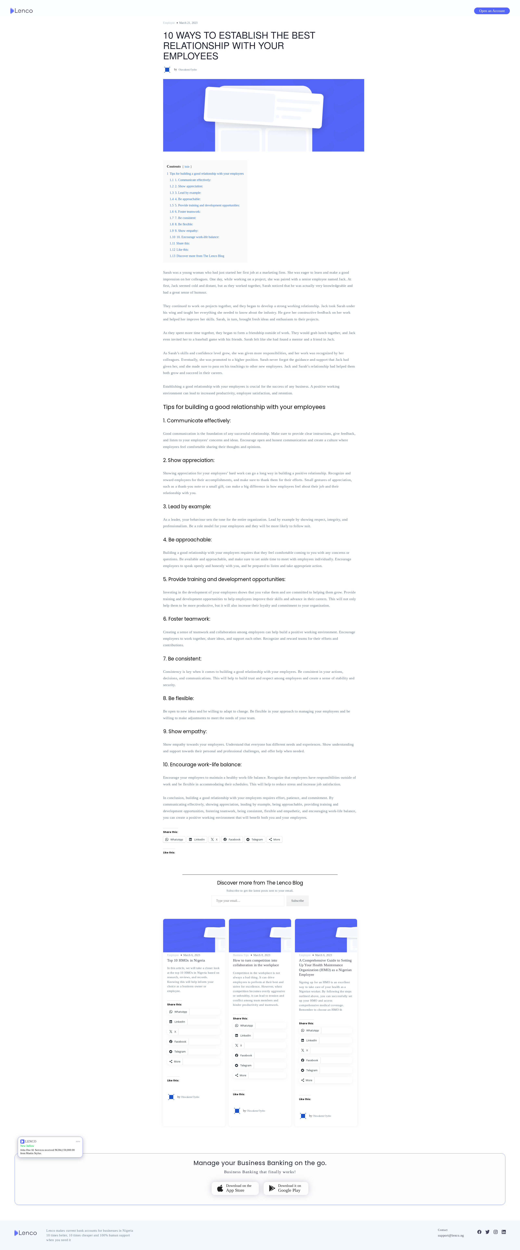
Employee (169, 22)
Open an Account (492, 11)
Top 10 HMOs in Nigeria (186, 960)
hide (187, 166)
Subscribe (297, 900)
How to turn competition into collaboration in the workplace (256, 962)
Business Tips (241, 955)
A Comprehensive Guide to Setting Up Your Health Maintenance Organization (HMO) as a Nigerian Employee (325, 967)
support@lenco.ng (451, 1235)
